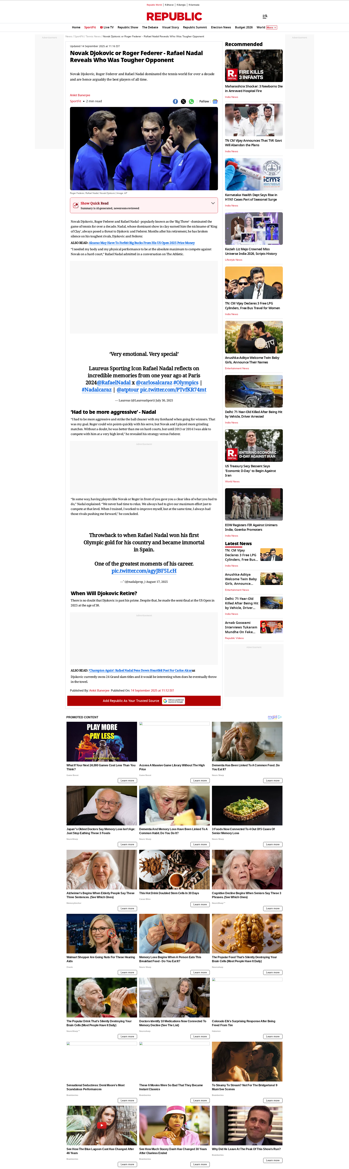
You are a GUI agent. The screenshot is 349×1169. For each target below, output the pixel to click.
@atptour (128, 389)
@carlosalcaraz (154, 382)
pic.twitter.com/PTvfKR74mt (173, 389)
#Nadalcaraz (97, 389)
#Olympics (185, 382)
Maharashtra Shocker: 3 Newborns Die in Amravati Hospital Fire (253, 88)
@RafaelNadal (114, 382)
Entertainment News (237, 368)
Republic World (154, 5)
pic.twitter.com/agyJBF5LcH (144, 570)
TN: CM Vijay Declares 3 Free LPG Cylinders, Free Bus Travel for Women (252, 305)
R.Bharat (169, 5)
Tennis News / (94, 36)
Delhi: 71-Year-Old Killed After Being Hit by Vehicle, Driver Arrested (253, 414)
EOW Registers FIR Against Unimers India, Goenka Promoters (251, 527)
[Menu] (263, 16)
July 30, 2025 (164, 400)
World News (232, 481)
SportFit (75, 101)
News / (69, 36)
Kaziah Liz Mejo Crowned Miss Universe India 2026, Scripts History (251, 251)
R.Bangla (181, 5)
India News (231, 97)
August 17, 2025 (157, 582)
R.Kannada (194, 5)
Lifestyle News (233, 260)
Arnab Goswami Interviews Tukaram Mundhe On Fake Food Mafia (241, 629)
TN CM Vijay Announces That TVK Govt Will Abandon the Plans (253, 143)
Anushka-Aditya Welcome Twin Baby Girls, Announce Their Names (252, 360)
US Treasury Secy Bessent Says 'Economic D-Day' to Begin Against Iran (250, 471)
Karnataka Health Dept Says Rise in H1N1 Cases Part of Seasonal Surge (251, 197)
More (270, 27)
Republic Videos (234, 638)
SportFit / (79, 36)
